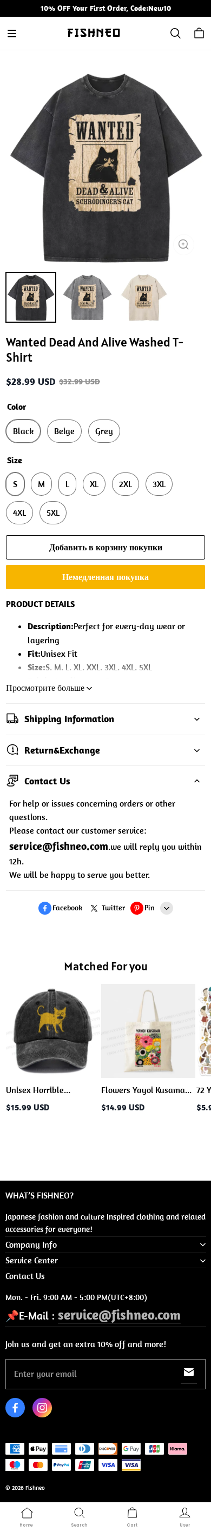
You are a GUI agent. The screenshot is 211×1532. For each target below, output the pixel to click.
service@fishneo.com (119, 1314)
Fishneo (35, 1487)
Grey (104, 430)
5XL (53, 512)
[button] (12, 33)
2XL (125, 483)
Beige (64, 430)
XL (94, 483)
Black (23, 430)
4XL (19, 512)
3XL (159, 483)
